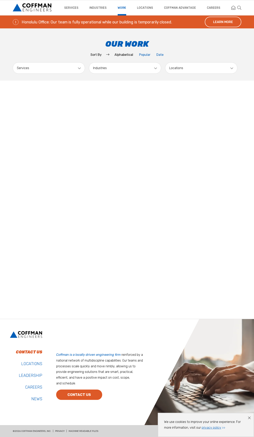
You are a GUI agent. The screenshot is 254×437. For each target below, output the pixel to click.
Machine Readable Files (83, 431)
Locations (145, 8)
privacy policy (211, 427)
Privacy (60, 431)
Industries (98, 8)
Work (122, 8)
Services (71, 8)
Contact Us (79, 395)
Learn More (223, 22)
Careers (213, 8)
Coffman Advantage (180, 8)
